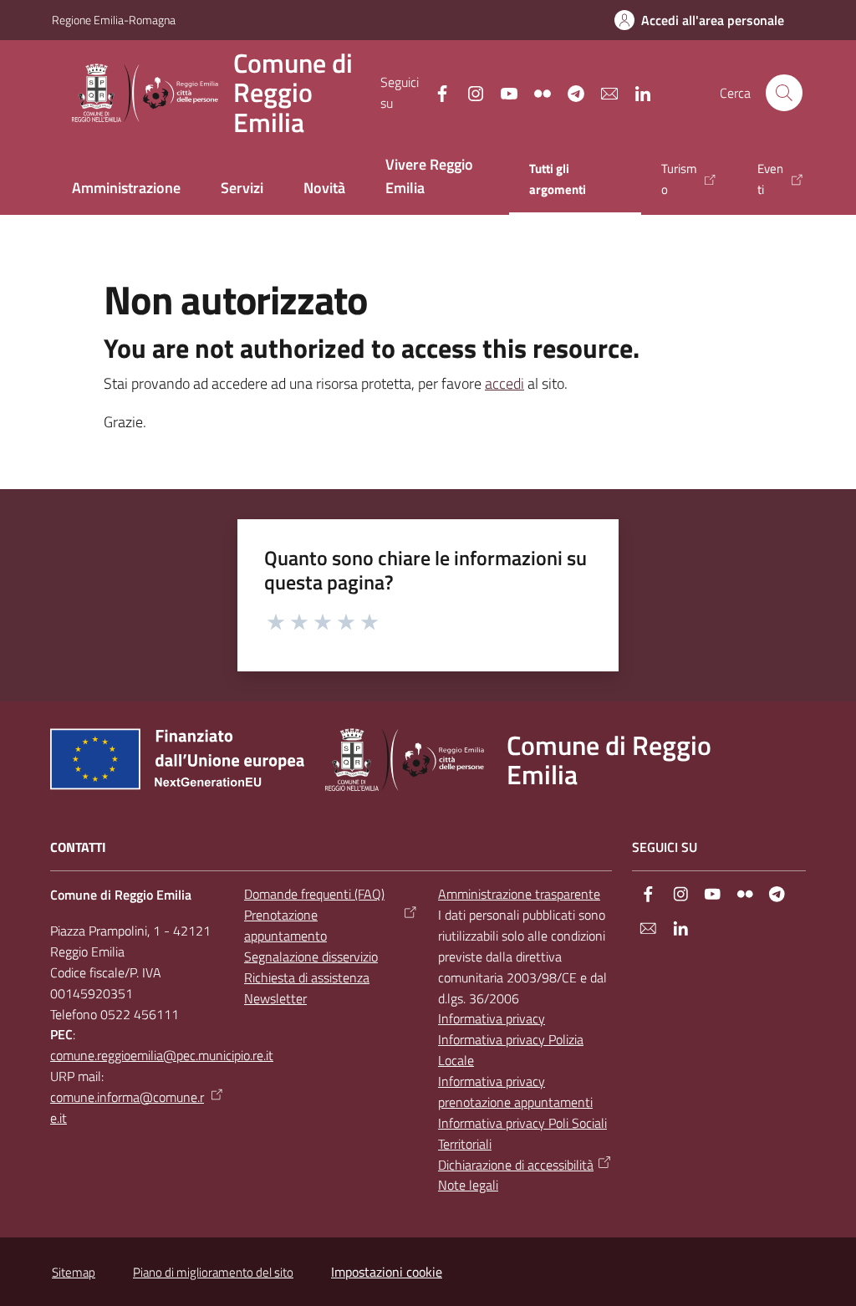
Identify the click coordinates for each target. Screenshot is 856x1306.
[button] (784, 93)
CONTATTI (78, 847)
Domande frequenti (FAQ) (314, 894)
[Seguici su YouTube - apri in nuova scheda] (502, 92)
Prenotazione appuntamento (285, 925)
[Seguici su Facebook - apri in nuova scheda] (435, 92)
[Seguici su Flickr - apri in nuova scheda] (536, 92)
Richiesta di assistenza (306, 977)
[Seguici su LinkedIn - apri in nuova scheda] (636, 92)
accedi (504, 383)
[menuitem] (126, 189)
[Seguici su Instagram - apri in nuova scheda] (469, 92)
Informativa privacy (491, 1018)
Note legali (468, 1185)
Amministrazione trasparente (519, 894)
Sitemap (73, 1272)
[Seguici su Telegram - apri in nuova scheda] (569, 92)
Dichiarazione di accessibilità (516, 1165)
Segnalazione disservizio (311, 956)
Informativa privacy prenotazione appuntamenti (515, 1091)
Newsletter (275, 998)
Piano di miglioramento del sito (213, 1272)
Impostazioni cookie (386, 1272)
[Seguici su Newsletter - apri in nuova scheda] (602, 92)
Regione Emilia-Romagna (114, 19)
